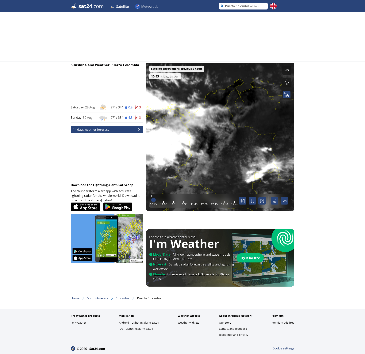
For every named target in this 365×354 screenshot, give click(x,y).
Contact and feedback (233, 328)
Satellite (122, 6)
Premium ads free (282, 322)
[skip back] (242, 201)
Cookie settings (283, 348)
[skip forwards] (262, 201)
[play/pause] (252, 201)
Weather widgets (188, 322)
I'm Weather (78, 322)
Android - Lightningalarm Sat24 (139, 322)
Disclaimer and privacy (233, 335)
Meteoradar (150, 6)
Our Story (225, 322)
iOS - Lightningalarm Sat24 (136, 328)
